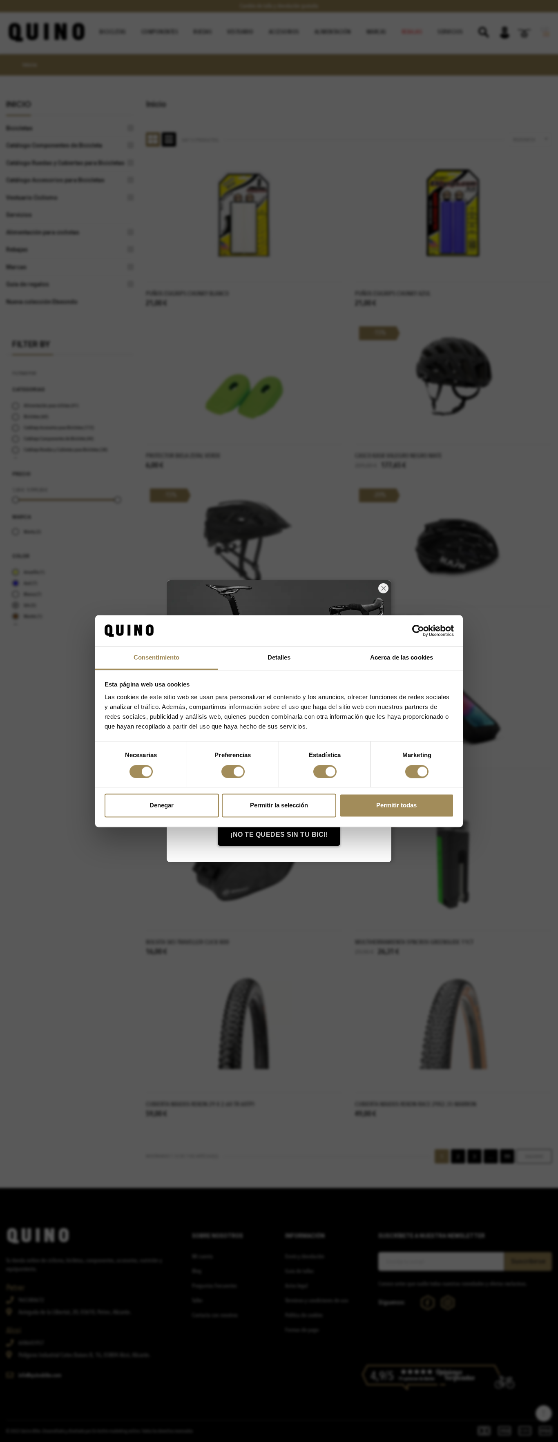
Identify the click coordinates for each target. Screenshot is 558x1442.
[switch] (233, 771)
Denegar (162, 805)
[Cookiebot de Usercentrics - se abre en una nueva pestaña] (418, 630)
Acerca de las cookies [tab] (401, 657)
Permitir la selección (279, 805)
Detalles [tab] (279, 657)
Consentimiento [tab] (156, 657)
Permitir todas (396, 805)
